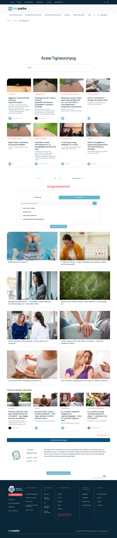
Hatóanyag (79, 197)
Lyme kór (90, 15)
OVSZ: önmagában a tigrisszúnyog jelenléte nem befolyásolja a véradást (97, 145)
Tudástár (99, 501)
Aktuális (12, 2)
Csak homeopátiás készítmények (33, 219)
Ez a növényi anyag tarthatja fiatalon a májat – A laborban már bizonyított (97, 415)
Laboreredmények (58, 2)
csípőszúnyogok (66, 138)
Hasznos (49, 2)
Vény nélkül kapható (29, 215)
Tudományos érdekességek (95, 408)
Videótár (99, 497)
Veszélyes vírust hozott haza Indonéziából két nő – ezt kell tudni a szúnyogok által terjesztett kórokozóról (71, 102)
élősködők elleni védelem (33, 15)
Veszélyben (11, 94)
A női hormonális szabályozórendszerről (24, 381)
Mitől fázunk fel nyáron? (18, 262)
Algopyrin (59, 494)
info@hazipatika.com (104, 531)
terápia (37, 408)
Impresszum (11, 499)
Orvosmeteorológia (15, 15)
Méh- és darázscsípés (47, 512)
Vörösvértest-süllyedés (31, 497)
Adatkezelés (11, 507)
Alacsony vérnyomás (46, 498)
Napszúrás (46, 494)
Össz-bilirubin (29, 501)
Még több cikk (101, 435)
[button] (32, 488)
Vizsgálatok (85, 497)
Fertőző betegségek (93, 94)
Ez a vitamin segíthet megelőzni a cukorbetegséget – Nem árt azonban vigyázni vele (71, 416)
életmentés (11, 408)
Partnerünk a (95, 478)
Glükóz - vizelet (29, 510)
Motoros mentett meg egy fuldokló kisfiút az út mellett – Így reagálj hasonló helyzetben (18, 415)
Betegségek (85, 494)
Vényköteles (27, 212)
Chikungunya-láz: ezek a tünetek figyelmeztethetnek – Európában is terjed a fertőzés (45, 102)
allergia (67, 15)
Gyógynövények (86, 501)
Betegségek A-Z (40, 2)
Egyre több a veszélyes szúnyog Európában (18, 143)
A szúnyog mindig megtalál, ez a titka (69, 143)
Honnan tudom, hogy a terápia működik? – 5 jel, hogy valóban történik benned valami (45, 415)
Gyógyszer (37, 197)
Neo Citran (59, 501)
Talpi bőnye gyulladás (46, 507)
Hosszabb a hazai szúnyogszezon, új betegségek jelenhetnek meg (45, 145)
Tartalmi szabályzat (13, 510)
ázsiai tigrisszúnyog (14, 138)
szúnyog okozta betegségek (69, 94)
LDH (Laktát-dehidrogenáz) (32, 494)
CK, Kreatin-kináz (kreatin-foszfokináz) (32, 505)
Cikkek (29, 67)
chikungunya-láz (40, 94)
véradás (89, 138)
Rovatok (19, 2)
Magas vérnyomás (78, 15)
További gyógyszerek (58, 226)
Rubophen (59, 508)
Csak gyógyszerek (29, 208)
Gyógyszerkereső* (63, 488)
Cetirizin (59, 497)
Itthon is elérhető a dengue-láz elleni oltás (97, 99)
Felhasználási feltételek (14, 503)
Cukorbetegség (65, 408)
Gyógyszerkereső (29, 2)
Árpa (45, 502)
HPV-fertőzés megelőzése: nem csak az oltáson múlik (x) (84, 381)
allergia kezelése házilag (53, 15)
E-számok (99, 505)
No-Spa (59, 505)
